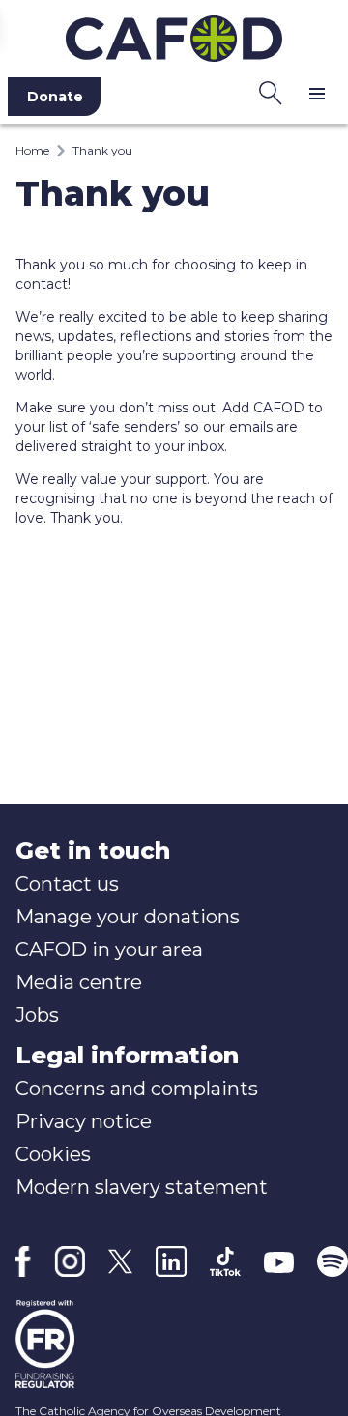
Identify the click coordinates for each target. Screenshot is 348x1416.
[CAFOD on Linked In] (172, 1261)
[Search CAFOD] (270, 93)
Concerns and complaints (136, 1088)
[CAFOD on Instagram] (70, 1261)
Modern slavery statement (141, 1187)
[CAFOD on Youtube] (279, 1261)
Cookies (53, 1154)
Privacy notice (83, 1121)
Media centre (78, 982)
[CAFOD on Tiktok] (225, 1262)
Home (32, 150)
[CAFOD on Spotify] (332, 1261)
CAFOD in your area (109, 949)
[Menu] (317, 93)
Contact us (67, 883)
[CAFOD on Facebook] (23, 1261)
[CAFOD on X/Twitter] (120, 1262)
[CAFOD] (174, 35)
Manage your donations (127, 916)
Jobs (37, 1015)
